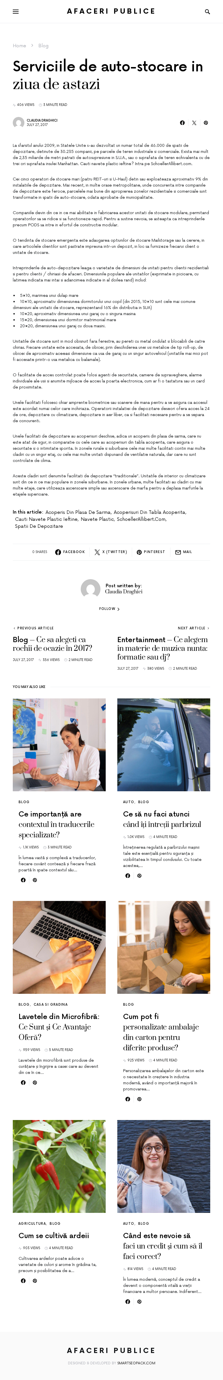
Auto (128, 802)
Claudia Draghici (42, 120)
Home (19, 46)
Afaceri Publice (111, 11)
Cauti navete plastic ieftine (46, 519)
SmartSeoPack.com (136, 1363)
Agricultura (32, 1224)
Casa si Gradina (51, 1005)
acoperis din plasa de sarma (78, 512)
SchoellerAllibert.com (141, 519)
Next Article (192, 628)
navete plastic (97, 519)
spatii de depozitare (39, 526)
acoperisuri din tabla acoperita (149, 512)
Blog (43, 46)
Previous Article (35, 628)
